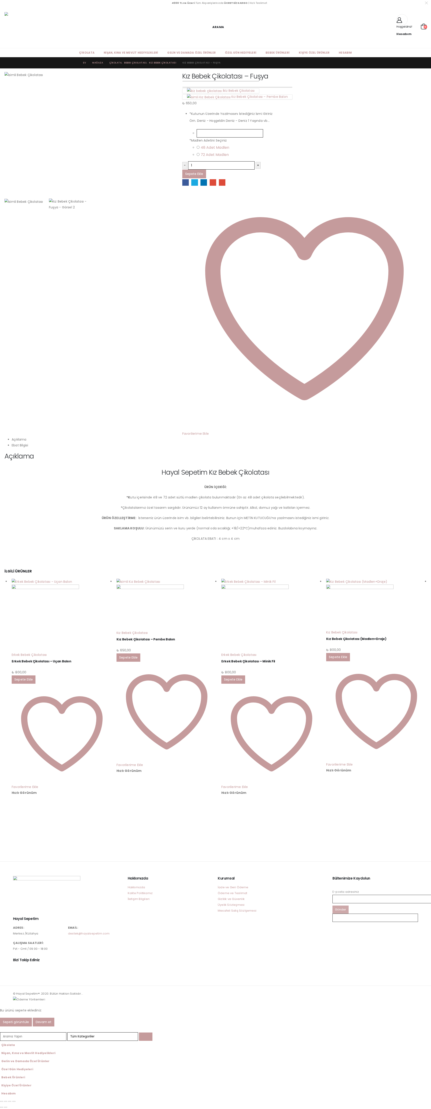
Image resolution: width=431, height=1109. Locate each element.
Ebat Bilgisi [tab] (20, 445)
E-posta (222, 182)
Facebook (185, 182)
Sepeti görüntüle (16, 1022)
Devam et (43, 1022)
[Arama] (145, 1037)
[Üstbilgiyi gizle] (40, 27)
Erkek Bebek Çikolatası (29, 655)
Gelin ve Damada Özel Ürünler (191, 53)
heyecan (194, 182)
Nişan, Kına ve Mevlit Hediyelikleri (131, 53)
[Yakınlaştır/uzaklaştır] (1, 1101)
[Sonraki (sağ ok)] (5, 1107)
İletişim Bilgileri (139, 899)
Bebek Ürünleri (278, 53)
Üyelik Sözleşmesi (231, 905)
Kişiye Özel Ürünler (314, 53)
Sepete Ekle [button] (23, 679)
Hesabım (345, 53)
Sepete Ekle (194, 174)
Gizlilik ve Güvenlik (231, 899)
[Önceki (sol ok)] (1, 1107)
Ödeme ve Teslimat (232, 893)
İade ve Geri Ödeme (233, 887)
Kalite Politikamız (140, 893)
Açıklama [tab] (19, 439)
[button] (215, 27)
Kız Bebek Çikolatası (132, 633)
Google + (213, 182)
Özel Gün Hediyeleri (240, 53)
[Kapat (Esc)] (13, 1101)
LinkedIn (203, 182)
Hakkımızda (136, 887)
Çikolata (87, 53)
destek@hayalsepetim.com (89, 933)
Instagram (16, 970)
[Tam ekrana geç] (5, 1101)
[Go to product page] (62, 615)
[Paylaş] (9, 1101)
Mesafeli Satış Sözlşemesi (237, 910)
